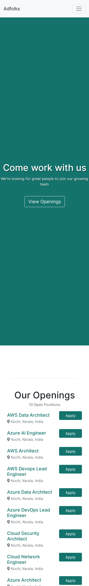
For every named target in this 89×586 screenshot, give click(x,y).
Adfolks (12, 8)
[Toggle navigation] (79, 8)
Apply (70, 415)
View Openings (44, 201)
